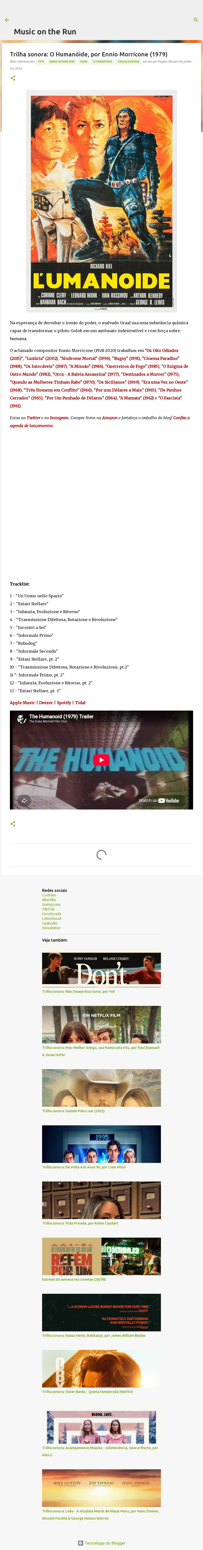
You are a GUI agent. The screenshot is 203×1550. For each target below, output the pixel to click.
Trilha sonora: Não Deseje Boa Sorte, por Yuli (78, 992)
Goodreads (51, 914)
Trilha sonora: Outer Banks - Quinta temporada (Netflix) (87, 1392)
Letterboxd (51, 918)
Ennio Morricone (62, 61)
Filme (83, 61)
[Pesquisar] (196, 20)
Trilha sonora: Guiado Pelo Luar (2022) (73, 1111)
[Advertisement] (104, 11)
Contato (49, 895)
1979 (41, 61)
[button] (13, 78)
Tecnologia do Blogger (105, 1543)
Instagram (51, 904)
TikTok (48, 909)
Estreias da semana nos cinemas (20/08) (74, 1279)
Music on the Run (45, 31)
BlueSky (49, 900)
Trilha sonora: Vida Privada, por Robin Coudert (80, 1223)
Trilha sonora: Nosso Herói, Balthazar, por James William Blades (94, 1336)
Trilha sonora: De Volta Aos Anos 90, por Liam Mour (84, 1167)
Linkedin (50, 923)
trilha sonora (128, 61)
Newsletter (51, 928)
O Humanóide (102, 61)
